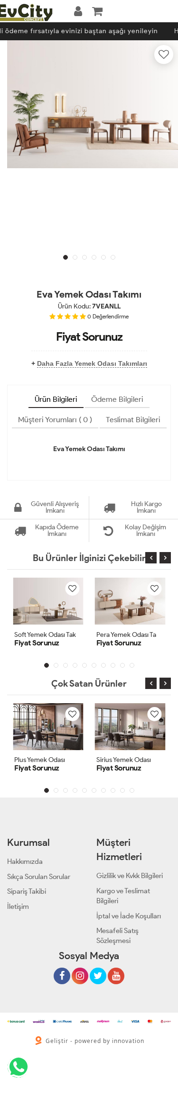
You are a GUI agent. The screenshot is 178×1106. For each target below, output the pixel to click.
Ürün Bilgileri (56, 399)
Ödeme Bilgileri (117, 399)
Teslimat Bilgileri (133, 419)
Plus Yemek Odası (39, 760)
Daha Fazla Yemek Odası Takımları (92, 363)
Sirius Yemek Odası (123, 760)
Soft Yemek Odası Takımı (49, 635)
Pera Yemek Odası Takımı (132, 635)
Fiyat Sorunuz (89, 336)
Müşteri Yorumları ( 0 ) (55, 419)
